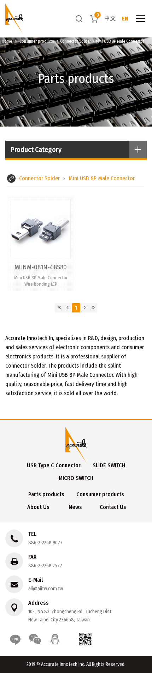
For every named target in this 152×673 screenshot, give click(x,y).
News (75, 507)
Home (7, 41)
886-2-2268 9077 (45, 543)
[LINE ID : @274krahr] (15, 639)
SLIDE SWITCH (109, 465)
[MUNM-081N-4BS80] (40, 243)
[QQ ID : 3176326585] (55, 639)
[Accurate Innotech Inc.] (14, 19)
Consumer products (36, 41)
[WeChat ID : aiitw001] (35, 639)
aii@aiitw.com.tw (45, 589)
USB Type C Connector (54, 465)
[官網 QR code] (85, 639)
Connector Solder (75, 41)
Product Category (36, 149)
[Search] (79, 18)
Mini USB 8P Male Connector (120, 41)
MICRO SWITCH (76, 478)
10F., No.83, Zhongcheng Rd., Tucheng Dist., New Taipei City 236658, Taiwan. (70, 616)
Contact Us (113, 507)
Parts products (46, 494)
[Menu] (140, 18)
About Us (38, 507)
